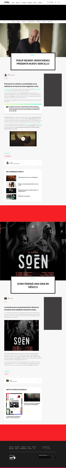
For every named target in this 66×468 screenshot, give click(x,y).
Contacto (34, 446)
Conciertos (23, 21)
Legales (16, 448)
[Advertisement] (33, 12)
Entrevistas (38, 21)
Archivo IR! (11, 446)
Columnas (40, 2)
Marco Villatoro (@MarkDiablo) (11, 74)
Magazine (24, 2)
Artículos (44, 21)
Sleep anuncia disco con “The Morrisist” (28, 177)
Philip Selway (7, 156)
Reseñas (18, 21)
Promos (34, 2)
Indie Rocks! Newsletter (43, 455)
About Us (30, 448)
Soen (5, 301)
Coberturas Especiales (31, 21)
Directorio (11, 448)
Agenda (17, 2)
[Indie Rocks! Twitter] (49, 2)
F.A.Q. (34, 448)
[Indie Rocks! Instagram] (50, 2)
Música (13, 2)
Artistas (29, 446)
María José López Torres (10, 298)
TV (20, 2)
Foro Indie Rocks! (23, 448)
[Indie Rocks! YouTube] (52, 2)
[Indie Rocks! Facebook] (47, 2)
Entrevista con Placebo (24, 196)
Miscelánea (29, 2)
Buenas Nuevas (50, 21)
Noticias (13, 21)
